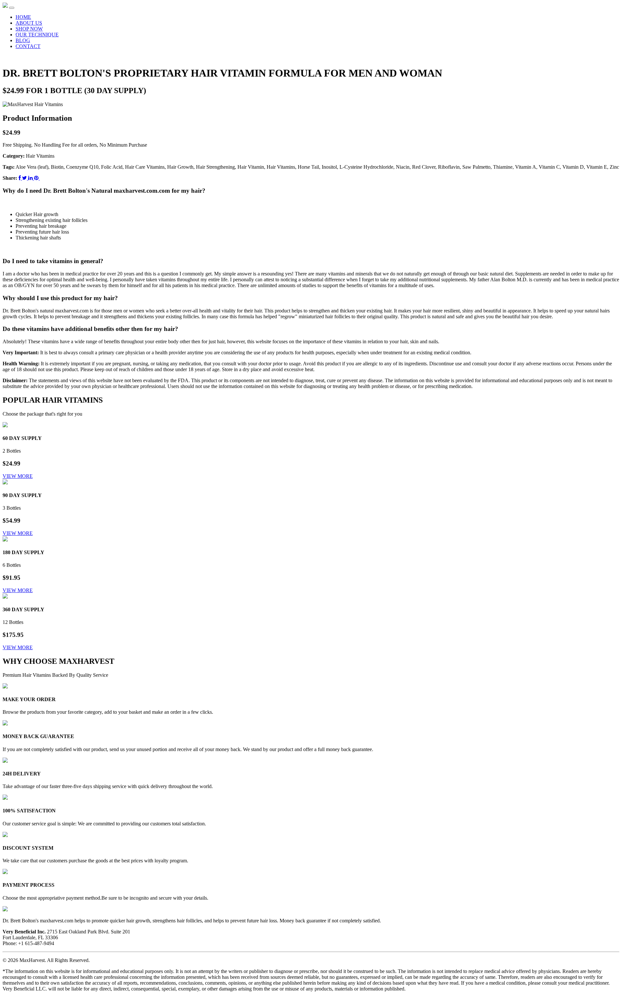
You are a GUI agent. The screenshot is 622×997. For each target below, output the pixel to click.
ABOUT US (29, 23)
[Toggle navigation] (11, 8)
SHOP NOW (29, 28)
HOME (23, 17)
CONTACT (28, 46)
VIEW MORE (18, 476)
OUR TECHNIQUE (37, 34)
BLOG (23, 40)
